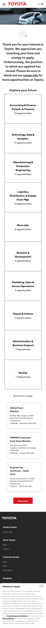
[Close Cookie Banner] (41, 586)
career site (30, 75)
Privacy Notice (8, 618)
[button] (23, 501)
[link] (9, 518)
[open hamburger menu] (4, 4)
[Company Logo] (14, 4)
